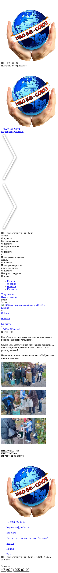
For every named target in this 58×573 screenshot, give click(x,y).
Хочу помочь (7, 294)
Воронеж (11, 532)
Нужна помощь (9, 297)
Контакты (12, 289)
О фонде (11, 284)
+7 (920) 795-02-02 (10, 128)
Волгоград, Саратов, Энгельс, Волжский (27, 538)
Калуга (10, 543)
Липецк (10, 549)
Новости (11, 286)
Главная (11, 281)
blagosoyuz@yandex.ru (12, 131)
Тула (9, 554)
